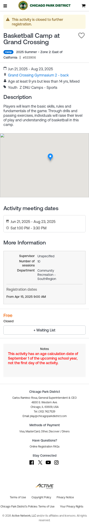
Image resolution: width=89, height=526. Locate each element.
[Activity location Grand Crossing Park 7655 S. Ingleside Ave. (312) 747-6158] (50, 154)
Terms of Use (46, 506)
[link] (38, 75)
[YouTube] (48, 464)
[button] (81, 35)
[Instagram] (56, 464)
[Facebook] (32, 464)
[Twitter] (40, 464)
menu (5, 5)
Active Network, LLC (24, 515)
